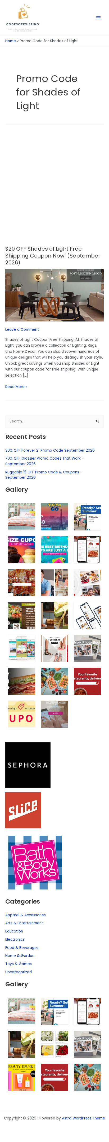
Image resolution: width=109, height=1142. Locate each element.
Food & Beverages (22, 947)
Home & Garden (19, 955)
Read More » (16, 386)
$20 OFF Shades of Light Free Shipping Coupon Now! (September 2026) (52, 255)
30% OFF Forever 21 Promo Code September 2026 (50, 450)
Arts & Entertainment (24, 923)
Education (14, 931)
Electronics (15, 939)
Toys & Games (18, 963)
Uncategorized (18, 972)
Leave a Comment (22, 329)
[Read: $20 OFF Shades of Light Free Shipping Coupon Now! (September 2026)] (54, 295)
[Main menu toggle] (98, 17)
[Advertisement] (54, 188)
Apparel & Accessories (25, 915)
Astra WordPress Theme (83, 1118)
